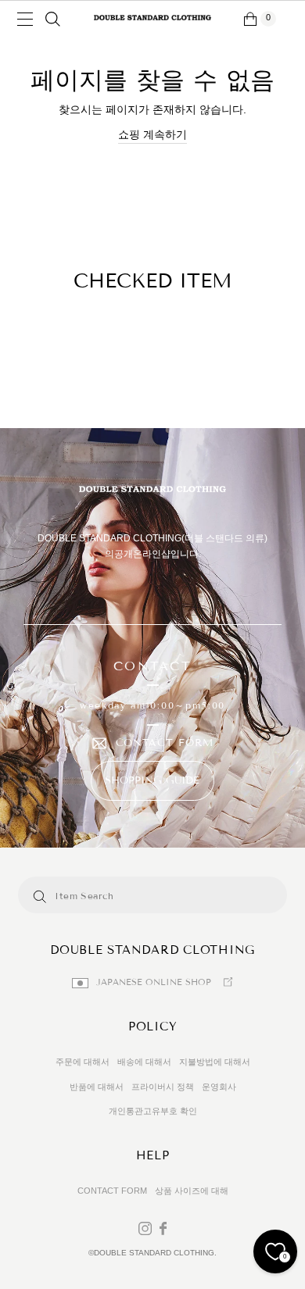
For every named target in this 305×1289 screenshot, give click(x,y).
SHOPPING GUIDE (152, 780)
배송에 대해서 (144, 1061)
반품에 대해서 (97, 1086)
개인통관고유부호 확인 (153, 1111)
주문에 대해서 (82, 1061)
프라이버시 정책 (162, 1086)
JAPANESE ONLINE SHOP (153, 982)
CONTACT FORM (165, 743)
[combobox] (122, 894)
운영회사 (219, 1086)
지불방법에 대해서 (214, 1061)
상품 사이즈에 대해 (191, 1190)
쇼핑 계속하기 (152, 134)
